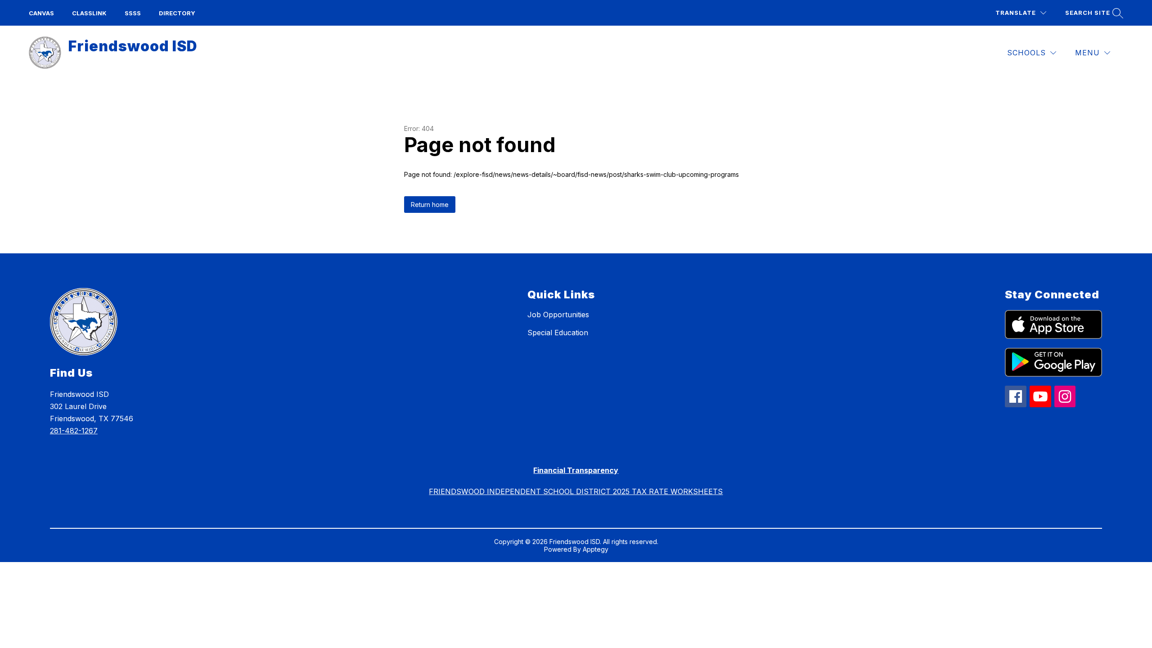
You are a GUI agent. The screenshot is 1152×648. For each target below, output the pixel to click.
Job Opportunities (558, 314)
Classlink (89, 13)
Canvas (41, 13)
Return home (430, 204)
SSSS (133, 13)
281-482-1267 (74, 430)
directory (177, 13)
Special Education (557, 332)
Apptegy (595, 549)
